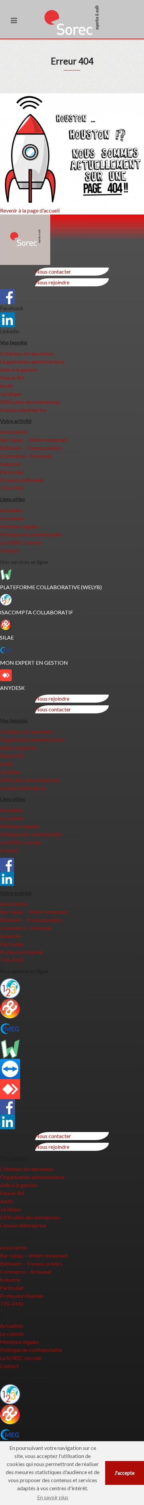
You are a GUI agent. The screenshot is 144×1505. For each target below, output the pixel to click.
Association (13, 431)
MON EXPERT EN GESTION (34, 662)
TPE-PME (12, 488)
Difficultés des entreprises (30, 401)
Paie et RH (12, 377)
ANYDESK (12, 688)
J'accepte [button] (125, 1473)
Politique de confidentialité (31, 534)
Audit (6, 385)
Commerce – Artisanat (26, 456)
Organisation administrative (32, 361)
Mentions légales (19, 526)
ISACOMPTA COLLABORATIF (36, 612)
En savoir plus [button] (52, 1497)
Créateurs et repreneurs (27, 353)
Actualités (11, 510)
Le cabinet (12, 518)
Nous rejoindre (52, 282)
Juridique (10, 393)
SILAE (7, 637)
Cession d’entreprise (23, 410)
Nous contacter (53, 271)
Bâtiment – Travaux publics (31, 447)
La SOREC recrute (20, 542)
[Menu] (13, 20)
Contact (9, 550)
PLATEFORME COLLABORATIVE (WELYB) (51, 587)
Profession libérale (21, 480)
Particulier (12, 472)
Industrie (10, 464)
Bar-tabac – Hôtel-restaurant (34, 439)
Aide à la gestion (19, 369)
